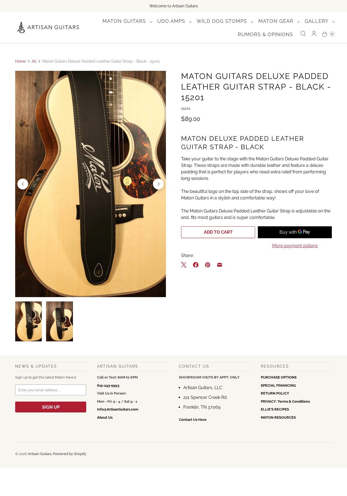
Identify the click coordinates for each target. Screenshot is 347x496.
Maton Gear (276, 21)
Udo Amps (172, 21)
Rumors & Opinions (265, 34)
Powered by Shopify (69, 454)
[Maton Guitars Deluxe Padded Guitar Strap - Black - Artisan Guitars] (90, 184)
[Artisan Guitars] (48, 27)
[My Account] (314, 33)
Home (20, 61)
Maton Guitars (124, 21)
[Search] (303, 33)
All (34, 61)
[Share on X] (185, 265)
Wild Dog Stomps (223, 21)
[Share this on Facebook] (196, 265)
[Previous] (22, 184)
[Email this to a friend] (220, 265)
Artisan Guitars (40, 454)
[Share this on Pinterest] (208, 265)
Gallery (317, 21)
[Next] (158, 184)
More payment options (295, 245)
